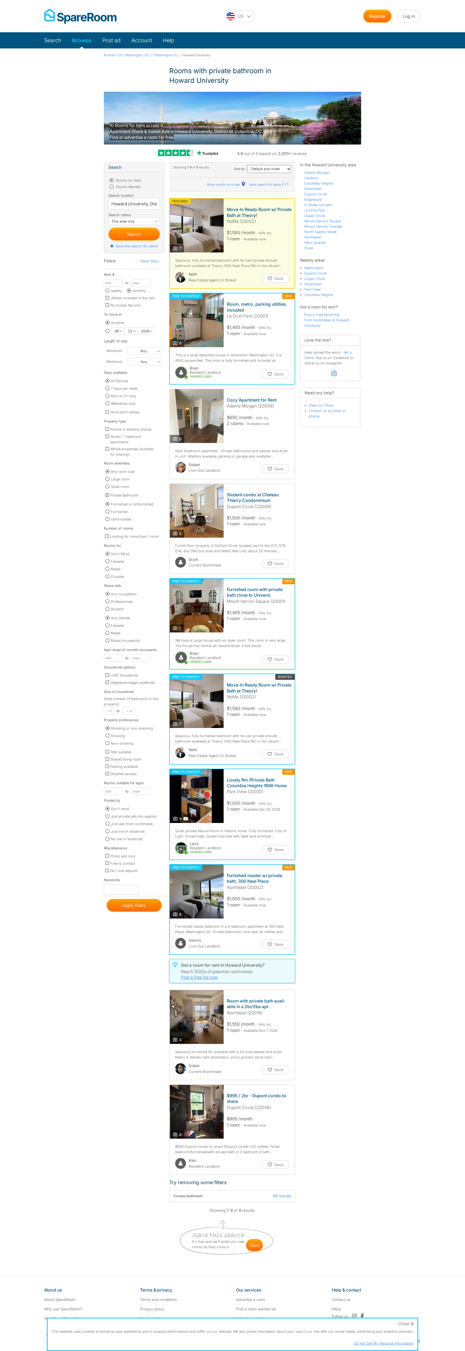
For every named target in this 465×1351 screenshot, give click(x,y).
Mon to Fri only (123, 396)
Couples (117, 576)
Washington (314, 268)
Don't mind (120, 809)
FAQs (336, 1309)
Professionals (122, 601)
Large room (120, 479)
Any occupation (124, 594)
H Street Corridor (318, 205)
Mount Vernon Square (322, 221)
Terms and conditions (158, 1299)
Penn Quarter (315, 242)
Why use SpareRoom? (63, 1309)
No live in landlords (127, 839)
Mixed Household (125, 640)
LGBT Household (124, 675)
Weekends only (123, 403)
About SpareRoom (59, 1299)
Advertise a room (250, 1299)
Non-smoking (122, 743)
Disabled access (123, 774)
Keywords (112, 881)
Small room (120, 486)
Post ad (111, 40)
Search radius (119, 215)
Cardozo (311, 178)
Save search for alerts (265, 184)
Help (168, 40)
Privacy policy (152, 1309)
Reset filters (149, 261)
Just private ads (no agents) (134, 816)
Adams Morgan (317, 172)
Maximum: (114, 361)
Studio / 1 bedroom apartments (125, 439)
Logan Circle (314, 215)
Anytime (117, 323)
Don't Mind (120, 554)
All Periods (119, 381)
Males (116, 569)
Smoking (118, 736)
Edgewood (313, 199)
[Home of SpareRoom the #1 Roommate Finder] (80, 16)
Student (117, 609)
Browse (81, 40)
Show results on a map (224, 184)
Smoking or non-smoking (132, 728)
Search (52, 40)
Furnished (119, 511)
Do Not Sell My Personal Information (383, 1343)
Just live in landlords (128, 831)
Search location (121, 195)
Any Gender (121, 618)
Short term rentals (125, 412)
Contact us (341, 1299)
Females (117, 561)
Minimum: (114, 351)
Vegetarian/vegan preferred (132, 682)
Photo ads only (122, 856)
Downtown (313, 189)
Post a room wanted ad (256, 1309)
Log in (409, 16)
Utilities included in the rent (132, 298)
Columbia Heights (318, 183)
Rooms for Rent (128, 180)
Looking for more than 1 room (134, 536)
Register (377, 16)
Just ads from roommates (132, 824)
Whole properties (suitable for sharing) (131, 451)
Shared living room (125, 759)
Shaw (308, 248)
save (254, 1245)
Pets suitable (120, 752)
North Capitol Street (320, 232)
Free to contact (122, 863)
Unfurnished (121, 519)
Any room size (123, 471)
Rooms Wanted (127, 187)
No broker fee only (125, 305)
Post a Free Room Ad (321, 314)
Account (141, 40)
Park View (312, 289)
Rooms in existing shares (131, 429)
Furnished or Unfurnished (132, 504)
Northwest (312, 237)
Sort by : (240, 169)
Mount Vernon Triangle (323, 226)
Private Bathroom (124, 495)
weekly (116, 291)
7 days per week (124, 388)
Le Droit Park (314, 210)
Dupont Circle (315, 194)
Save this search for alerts (136, 246)
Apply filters (134, 905)
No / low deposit (123, 870)
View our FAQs (321, 405)
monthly (139, 291)
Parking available (124, 766)
